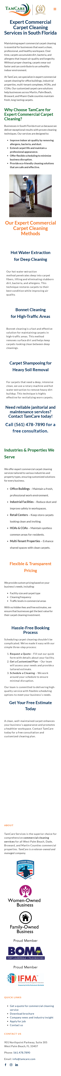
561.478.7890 (21, 1052)
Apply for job (18, 1021)
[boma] (25, 938)
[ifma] (25, 965)
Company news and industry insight (31, 1017)
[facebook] (5, 1064)
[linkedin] (16, 1064)
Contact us (16, 1025)
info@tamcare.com (23, 1058)
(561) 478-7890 (29, 424)
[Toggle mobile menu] (55, 9)
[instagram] (11, 1064)
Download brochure (22, 1013)
